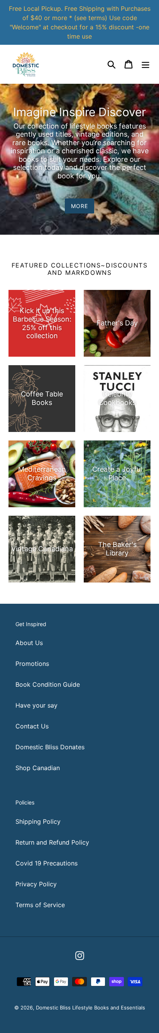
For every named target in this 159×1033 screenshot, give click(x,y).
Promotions (32, 663)
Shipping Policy (38, 821)
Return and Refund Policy (52, 842)
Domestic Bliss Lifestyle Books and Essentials (90, 1007)
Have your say (36, 705)
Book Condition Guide (47, 684)
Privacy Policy (36, 884)
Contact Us (32, 726)
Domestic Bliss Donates (50, 747)
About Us (29, 643)
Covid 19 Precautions (46, 863)
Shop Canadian (37, 768)
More (79, 206)
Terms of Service (40, 905)
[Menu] (145, 64)
